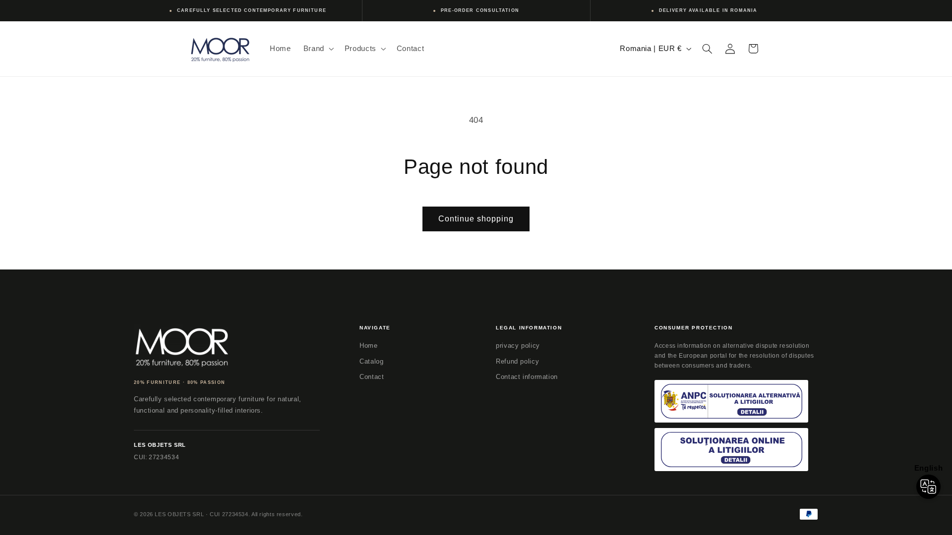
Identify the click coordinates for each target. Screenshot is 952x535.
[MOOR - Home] (181, 345)
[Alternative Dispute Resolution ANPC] (731, 401)
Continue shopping (476, 218)
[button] (317, 48)
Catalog (371, 361)
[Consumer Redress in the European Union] (731, 449)
